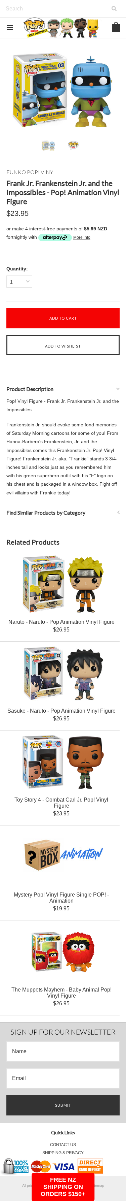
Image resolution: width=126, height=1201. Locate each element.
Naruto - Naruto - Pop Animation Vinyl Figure (61, 622)
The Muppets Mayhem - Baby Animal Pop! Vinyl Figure (61, 993)
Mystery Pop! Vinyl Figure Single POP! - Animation (61, 898)
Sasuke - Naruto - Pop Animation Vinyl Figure (61, 711)
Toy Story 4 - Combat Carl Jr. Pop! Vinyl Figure (61, 803)
